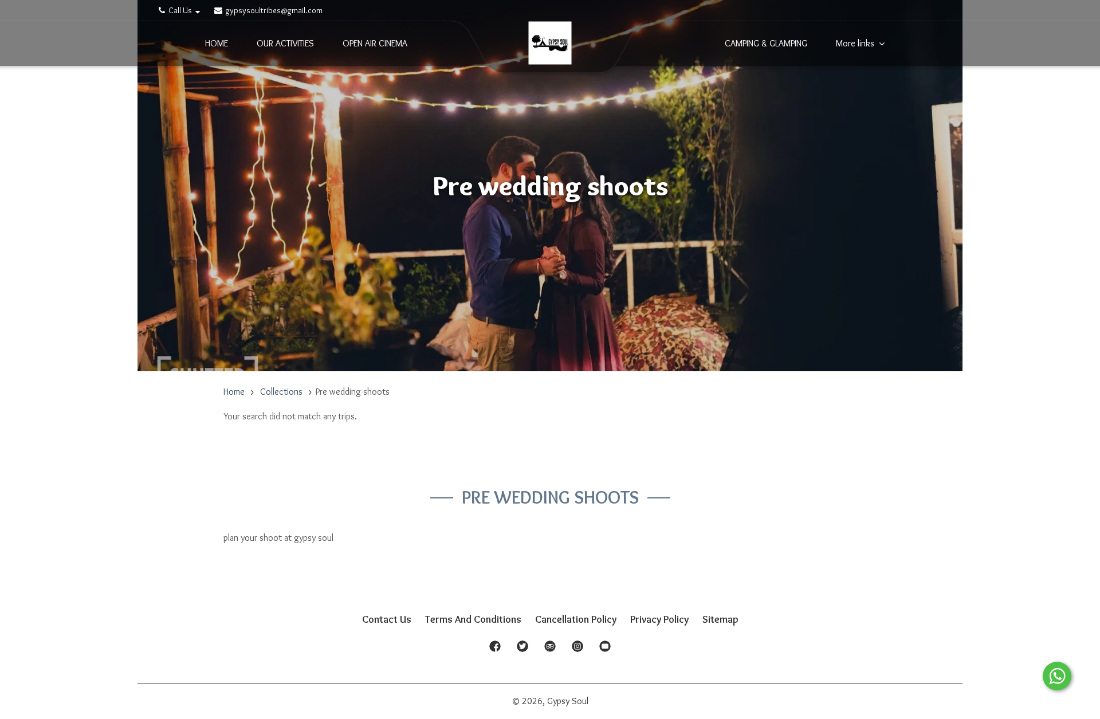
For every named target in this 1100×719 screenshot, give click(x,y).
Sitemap (720, 619)
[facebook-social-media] (495, 650)
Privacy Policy (659, 619)
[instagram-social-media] (577, 650)
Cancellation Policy (575, 619)
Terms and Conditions (473, 619)
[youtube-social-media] (605, 650)
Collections (281, 391)
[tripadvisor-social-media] (550, 650)
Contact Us (386, 619)
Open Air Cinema (375, 43)
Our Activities (285, 43)
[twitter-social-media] (522, 650)
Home (216, 43)
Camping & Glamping (766, 43)
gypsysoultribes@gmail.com (273, 10)
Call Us (180, 10)
